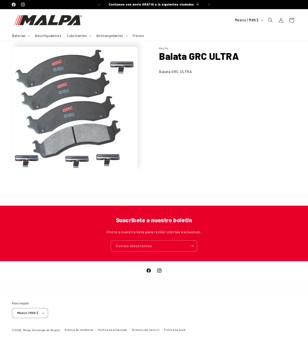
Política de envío (175, 329)
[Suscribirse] (191, 246)
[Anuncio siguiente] (209, 4)
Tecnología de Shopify (46, 330)
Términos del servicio (146, 329)
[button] (20, 36)
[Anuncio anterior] (99, 4)
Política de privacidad (112, 329)
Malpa (27, 330)
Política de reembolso (79, 329)
